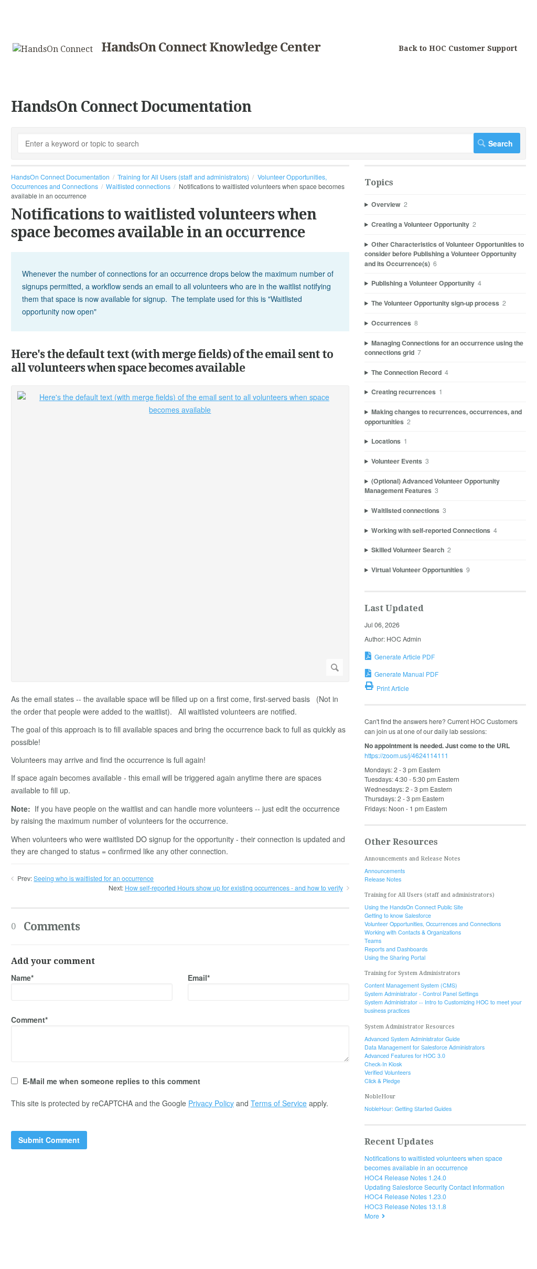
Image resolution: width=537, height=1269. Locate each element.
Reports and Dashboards (395, 949)
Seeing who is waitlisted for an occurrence (94, 878)
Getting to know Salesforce (397, 915)
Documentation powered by (51, 1256)
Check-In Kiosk (383, 1064)
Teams (372, 941)
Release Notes (382, 879)
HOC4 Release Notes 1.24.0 (405, 1177)
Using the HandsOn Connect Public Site (413, 907)
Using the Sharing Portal (394, 957)
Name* (22, 977)
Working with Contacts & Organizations (412, 932)
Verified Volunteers (387, 1072)
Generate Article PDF (404, 656)
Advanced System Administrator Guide (412, 1039)
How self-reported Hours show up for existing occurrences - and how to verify (234, 887)
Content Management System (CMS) (410, 985)
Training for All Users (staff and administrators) (183, 176)
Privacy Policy (211, 1103)
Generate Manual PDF (406, 673)
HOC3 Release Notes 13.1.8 (405, 1206)
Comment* (29, 1019)
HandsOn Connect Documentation (60, 176)
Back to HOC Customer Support (458, 48)
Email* (199, 977)
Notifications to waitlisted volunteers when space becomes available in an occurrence (433, 1162)
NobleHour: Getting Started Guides (408, 1109)
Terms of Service (279, 1103)
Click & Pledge (382, 1081)
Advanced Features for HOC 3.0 (404, 1056)
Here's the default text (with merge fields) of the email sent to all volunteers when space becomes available (172, 361)
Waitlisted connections (138, 186)
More (371, 1215)
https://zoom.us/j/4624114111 (406, 755)
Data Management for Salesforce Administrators (424, 1047)
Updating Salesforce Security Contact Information (434, 1186)
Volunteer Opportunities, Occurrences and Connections (432, 924)
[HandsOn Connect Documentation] (53, 49)
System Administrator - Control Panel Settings (421, 994)
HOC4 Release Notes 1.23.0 (405, 1196)
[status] (180, 291)
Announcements (384, 871)
